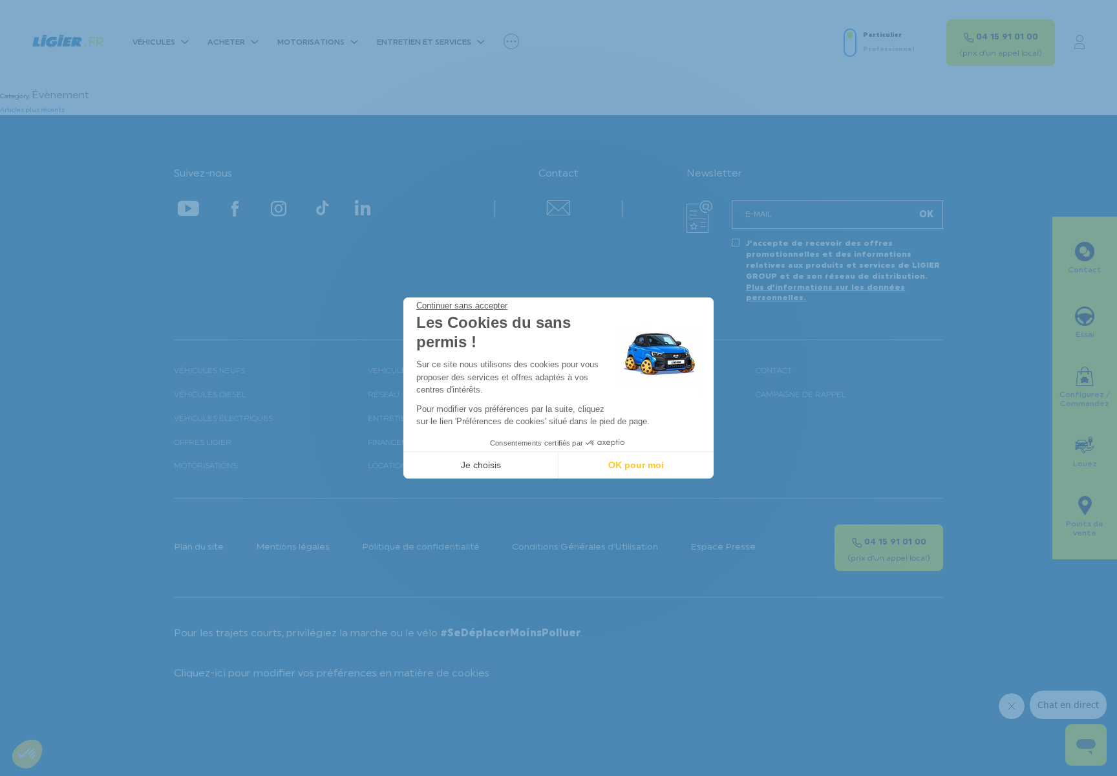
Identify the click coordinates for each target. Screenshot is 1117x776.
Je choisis (481, 465)
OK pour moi (636, 465)
